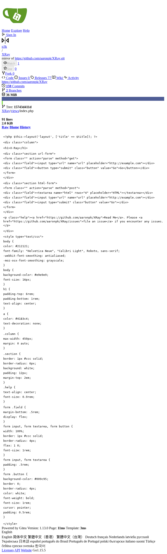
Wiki (59, 78)
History (25, 127)
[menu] (83, 539)
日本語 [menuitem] (24, 541)
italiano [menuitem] (130, 541)
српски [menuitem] (17, 546)
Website (26, 550)
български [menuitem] (117, 541)
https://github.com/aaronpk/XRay (24, 82)
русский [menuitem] (143, 537)
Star (9, 69)
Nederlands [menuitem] (117, 537)
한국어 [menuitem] (40, 546)
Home (6, 30)
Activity (73, 78)
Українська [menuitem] (10, 541)
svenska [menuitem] (28, 546)
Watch (11, 63)
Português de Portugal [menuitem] (84, 541)
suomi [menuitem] (140, 541)
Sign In (10, 35)
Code (9, 78)
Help (26, 30)
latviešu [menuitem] (130, 537)
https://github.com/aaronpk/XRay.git (40, 58)
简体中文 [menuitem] (20, 537)
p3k (4, 46)
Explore (16, 30)
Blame (14, 127)
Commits (15, 86)
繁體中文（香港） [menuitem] (42, 537)
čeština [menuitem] (6, 546)
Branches (14, 90)
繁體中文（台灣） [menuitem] (70, 537)
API (17, 550)
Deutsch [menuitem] (91, 537)
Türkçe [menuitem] (150, 541)
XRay (6, 54)
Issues (24, 78)
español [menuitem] (35, 541)
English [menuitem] (7, 537)
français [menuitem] (102, 537)
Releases (42, 78)
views (15, 111)
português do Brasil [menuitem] (55, 541)
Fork (9, 73)
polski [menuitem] (104, 541)
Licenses (8, 550)
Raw (5, 127)
